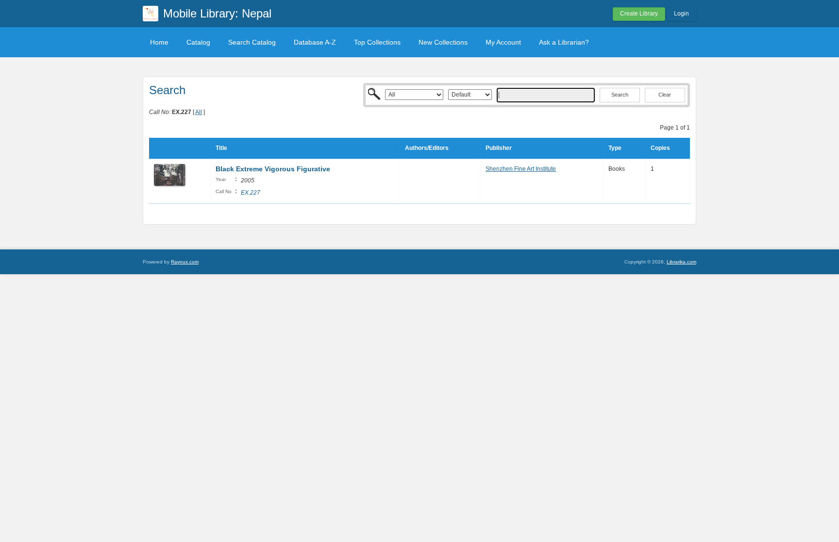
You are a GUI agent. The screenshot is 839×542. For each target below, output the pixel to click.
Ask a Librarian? (564, 42)
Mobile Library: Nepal (217, 13)
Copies (660, 148)
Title (221, 148)
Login (681, 13)
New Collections (443, 42)
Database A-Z (315, 42)
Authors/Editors (427, 148)
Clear (664, 95)
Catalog (198, 42)
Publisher (499, 148)
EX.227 (250, 192)
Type (614, 148)
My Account (503, 42)
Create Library (639, 13)
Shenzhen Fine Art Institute (521, 168)
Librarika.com (681, 261)
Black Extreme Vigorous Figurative (273, 169)
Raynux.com (185, 261)
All (198, 112)
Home (159, 42)
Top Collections (377, 42)
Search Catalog (252, 42)
